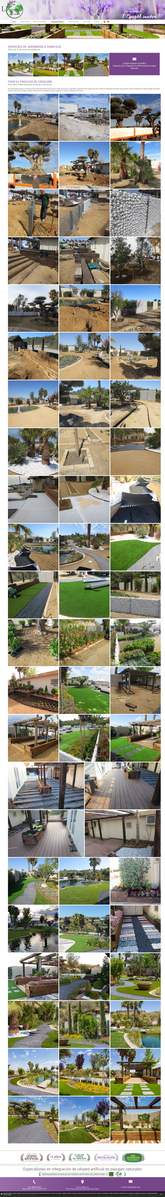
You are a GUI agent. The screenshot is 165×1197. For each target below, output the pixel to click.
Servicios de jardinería (39, 21)
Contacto (97, 21)
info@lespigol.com (133, 1187)
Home (14, 21)
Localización (86, 21)
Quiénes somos (24, 21)
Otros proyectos (73, 21)
